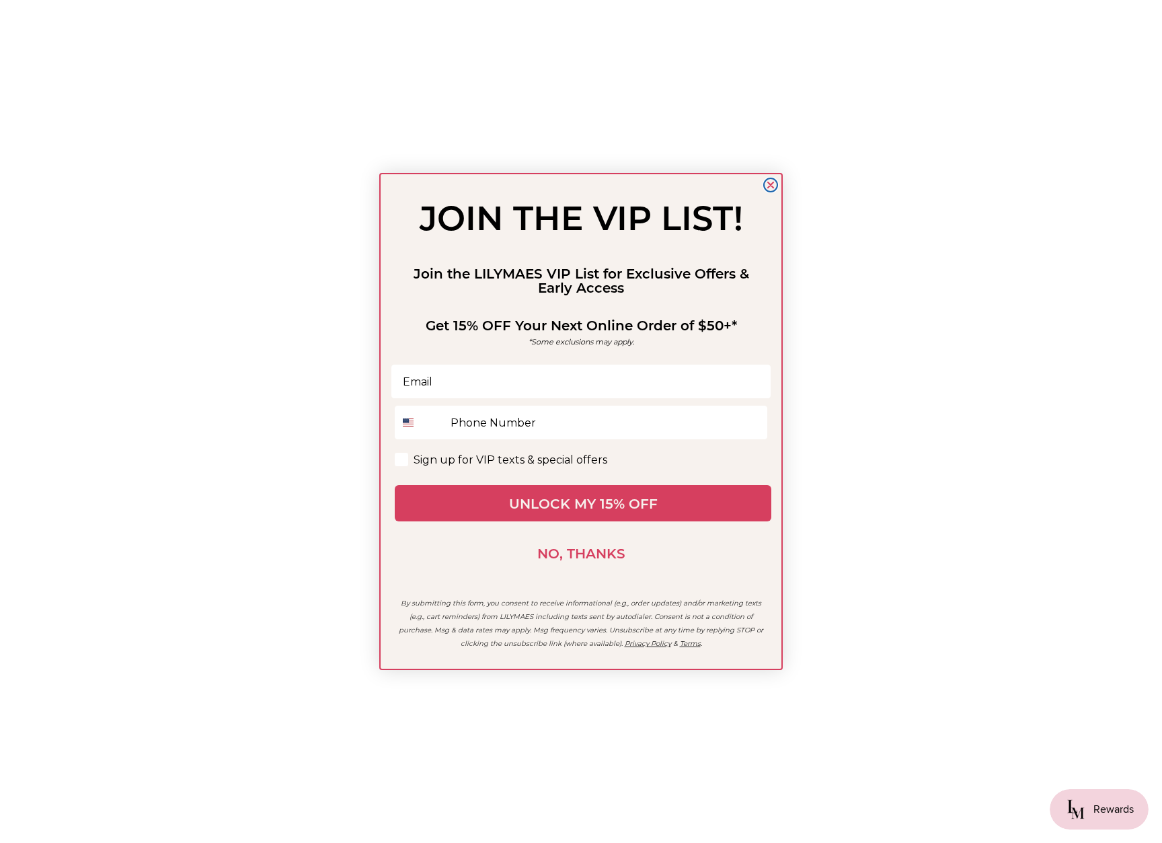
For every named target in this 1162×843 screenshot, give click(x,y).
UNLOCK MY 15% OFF (583, 503)
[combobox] (419, 422)
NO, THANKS (581, 553)
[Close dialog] (770, 185)
